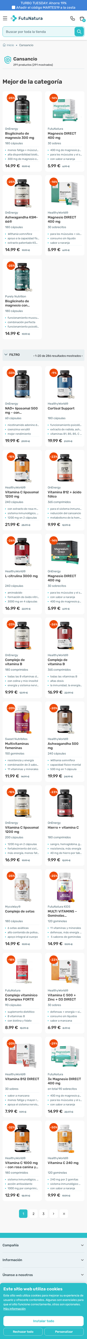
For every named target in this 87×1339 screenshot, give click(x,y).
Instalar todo (43, 1321)
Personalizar (64, 1332)
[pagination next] (53, 1213)
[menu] (6, 18)
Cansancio (26, 45)
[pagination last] (64, 1213)
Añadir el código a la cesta (45, 7)
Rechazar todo (23, 1332)
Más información (14, 1309)
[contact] (72, 18)
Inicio (10, 45)
